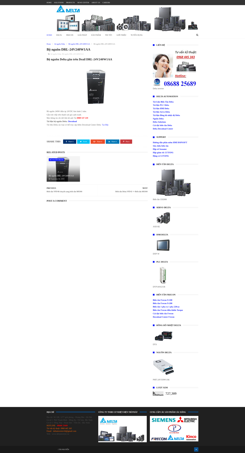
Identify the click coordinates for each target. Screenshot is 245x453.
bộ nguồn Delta (59, 44)
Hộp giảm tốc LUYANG (163, 153)
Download (72, 121)
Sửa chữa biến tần (160, 146)
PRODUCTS (70, 2)
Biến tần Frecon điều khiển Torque (168, 310)
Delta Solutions (159, 122)
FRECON (69, 35)
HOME (49, 2)
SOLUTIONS (59, 2)
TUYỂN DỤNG (137, 35)
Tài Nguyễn (63, 449)
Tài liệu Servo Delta (161, 112)
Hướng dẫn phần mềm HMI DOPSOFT (170, 142)
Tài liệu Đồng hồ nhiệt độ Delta (166, 115)
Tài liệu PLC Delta (161, 105)
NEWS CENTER (83, 2)
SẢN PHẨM (96, 35)
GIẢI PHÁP (82, 35)
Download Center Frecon (163, 317)
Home (49, 35)
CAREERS (106, 2)
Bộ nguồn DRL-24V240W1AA (79, 44)
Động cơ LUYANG (161, 156)
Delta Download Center (163, 129)
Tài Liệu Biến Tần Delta (163, 102)
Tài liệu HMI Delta (161, 108)
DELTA (59, 35)
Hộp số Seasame (160, 149)
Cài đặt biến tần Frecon (163, 314)
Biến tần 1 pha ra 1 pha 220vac (166, 307)
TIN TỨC (108, 35)
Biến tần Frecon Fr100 (162, 300)
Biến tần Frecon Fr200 (162, 303)
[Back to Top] (196, 449)
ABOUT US (96, 2)
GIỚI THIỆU (121, 35)
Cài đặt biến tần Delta (162, 125)
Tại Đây (105, 125)
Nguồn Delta (158, 119)
